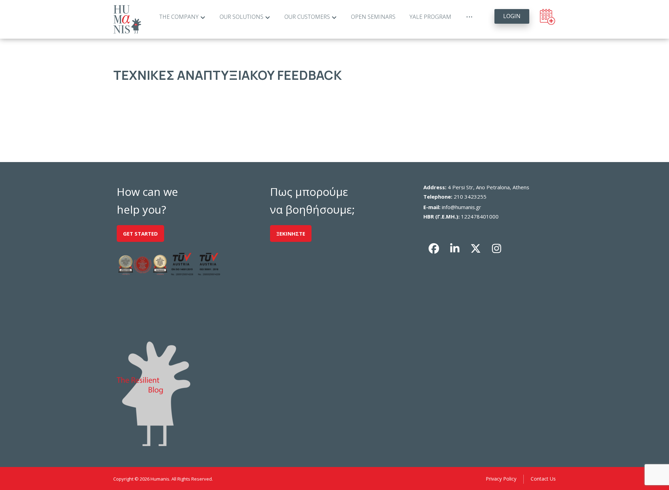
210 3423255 (470, 196)
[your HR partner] (127, 19)
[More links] (469, 17)
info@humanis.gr (461, 207)
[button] (433, 248)
